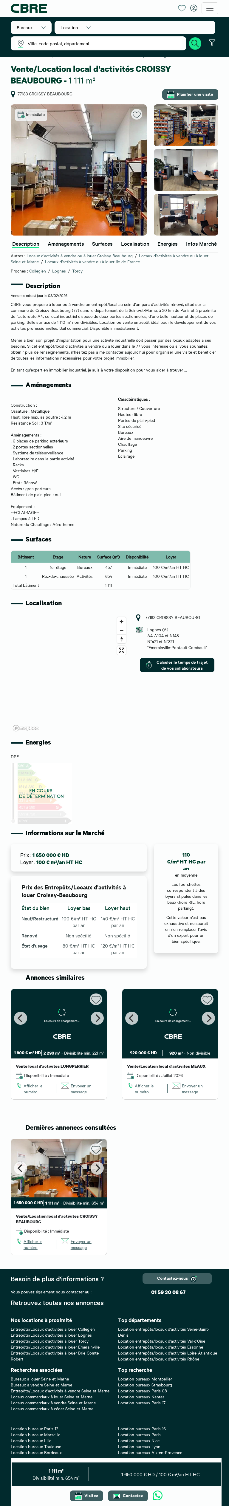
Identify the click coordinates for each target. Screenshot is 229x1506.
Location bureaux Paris (139, 1434)
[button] (31, 27)
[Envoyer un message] (158, 1496)
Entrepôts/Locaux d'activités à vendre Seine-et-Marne (60, 1391)
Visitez (91, 1495)
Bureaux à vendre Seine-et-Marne (41, 1385)
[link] (34, 1089)
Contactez (133, 1495)
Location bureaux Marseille (35, 1434)
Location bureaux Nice (139, 1440)
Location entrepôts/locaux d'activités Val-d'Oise (161, 1341)
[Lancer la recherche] (195, 43)
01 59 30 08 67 (168, 1292)
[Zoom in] (121, 621)
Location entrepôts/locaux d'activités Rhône (158, 1359)
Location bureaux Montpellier (145, 1379)
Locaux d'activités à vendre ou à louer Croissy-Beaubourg (80, 256)
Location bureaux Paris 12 (34, 1428)
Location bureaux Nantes (141, 1397)
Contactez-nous (172, 1278)
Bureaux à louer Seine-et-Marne (40, 1379)
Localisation (135, 243)
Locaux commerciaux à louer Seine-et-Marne (51, 1397)
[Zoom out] (121, 630)
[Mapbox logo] (26, 728)
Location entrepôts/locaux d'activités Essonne (160, 1347)
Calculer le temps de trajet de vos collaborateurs (182, 665)
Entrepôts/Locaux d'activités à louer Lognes (51, 1335)
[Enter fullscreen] (121, 650)
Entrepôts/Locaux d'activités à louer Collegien (53, 1329)
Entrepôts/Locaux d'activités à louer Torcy (50, 1341)
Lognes (59, 271)
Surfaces (102, 243)
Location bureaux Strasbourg (145, 1385)
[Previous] (20, 1018)
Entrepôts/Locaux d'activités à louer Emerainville (55, 1347)
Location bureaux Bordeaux (36, 1452)
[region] (70, 673)
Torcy (77, 271)
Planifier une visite (195, 94)
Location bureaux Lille (31, 1440)
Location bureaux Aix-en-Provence (150, 1452)
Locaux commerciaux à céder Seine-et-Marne (52, 1408)
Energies (167, 243)
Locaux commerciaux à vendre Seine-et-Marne (53, 1403)
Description (25, 243)
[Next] (97, 1018)
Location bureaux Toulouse (36, 1446)
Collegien (37, 271)
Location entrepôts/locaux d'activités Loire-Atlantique (167, 1353)
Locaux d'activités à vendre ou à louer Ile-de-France (92, 261)
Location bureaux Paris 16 (142, 1428)
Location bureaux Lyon (139, 1446)
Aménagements (66, 243)
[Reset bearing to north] (121, 638)
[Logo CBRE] (92, 8)
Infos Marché (201, 243)
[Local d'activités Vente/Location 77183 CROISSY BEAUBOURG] (79, 170)
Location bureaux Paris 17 (141, 1403)
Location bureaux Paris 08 (142, 1391)
